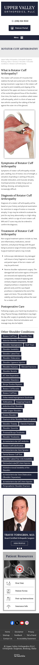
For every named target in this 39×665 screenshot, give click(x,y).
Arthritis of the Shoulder (13, 406)
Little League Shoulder (12, 411)
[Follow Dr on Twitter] (17, 623)
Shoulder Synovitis (10, 428)
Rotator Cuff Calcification (13, 446)
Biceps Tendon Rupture (12, 384)
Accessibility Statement (26, 638)
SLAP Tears (29, 345)
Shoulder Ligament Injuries (14, 362)
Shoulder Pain (26, 336)
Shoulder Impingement (12, 345)
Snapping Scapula (23, 402)
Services (15, 62)
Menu (16, 37)
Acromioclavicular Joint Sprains (15, 450)
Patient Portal (21, 28)
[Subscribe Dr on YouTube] (22, 623)
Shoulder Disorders (11, 380)
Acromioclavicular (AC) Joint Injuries (17, 482)
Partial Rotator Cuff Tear (12, 454)
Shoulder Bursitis (10, 371)
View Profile (19, 543)
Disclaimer (19, 632)
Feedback (18, 635)
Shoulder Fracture (10, 367)
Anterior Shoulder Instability (14, 340)
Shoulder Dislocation (11, 358)
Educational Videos (19, 575)
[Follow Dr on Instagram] (27, 623)
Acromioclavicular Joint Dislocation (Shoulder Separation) (17, 476)
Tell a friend (31, 635)
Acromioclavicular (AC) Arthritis (16, 441)
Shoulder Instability (11, 349)
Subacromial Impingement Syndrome (18, 397)
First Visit (19, 583)
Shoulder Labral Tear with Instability (17, 459)
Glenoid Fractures (28, 367)
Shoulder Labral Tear (11, 354)
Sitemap (6, 635)
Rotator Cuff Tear (10, 336)
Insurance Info (21, 606)
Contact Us (7, 638)
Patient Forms (21, 591)
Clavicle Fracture (27, 424)
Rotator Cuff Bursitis (11, 389)
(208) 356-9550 (21, 21)
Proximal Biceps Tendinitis (13, 432)
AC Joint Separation (11, 376)
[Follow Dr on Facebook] (12, 623)
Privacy (31, 632)
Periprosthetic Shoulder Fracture (16, 486)
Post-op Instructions (24, 598)
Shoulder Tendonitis (11, 437)
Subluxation (7, 402)
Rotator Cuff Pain (10, 393)
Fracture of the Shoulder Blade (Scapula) (19, 419)
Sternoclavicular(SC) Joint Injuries (16, 463)
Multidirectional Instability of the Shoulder (16, 469)
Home (7, 632)
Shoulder (23, 62)
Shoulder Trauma (10, 424)
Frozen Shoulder (9, 415)
